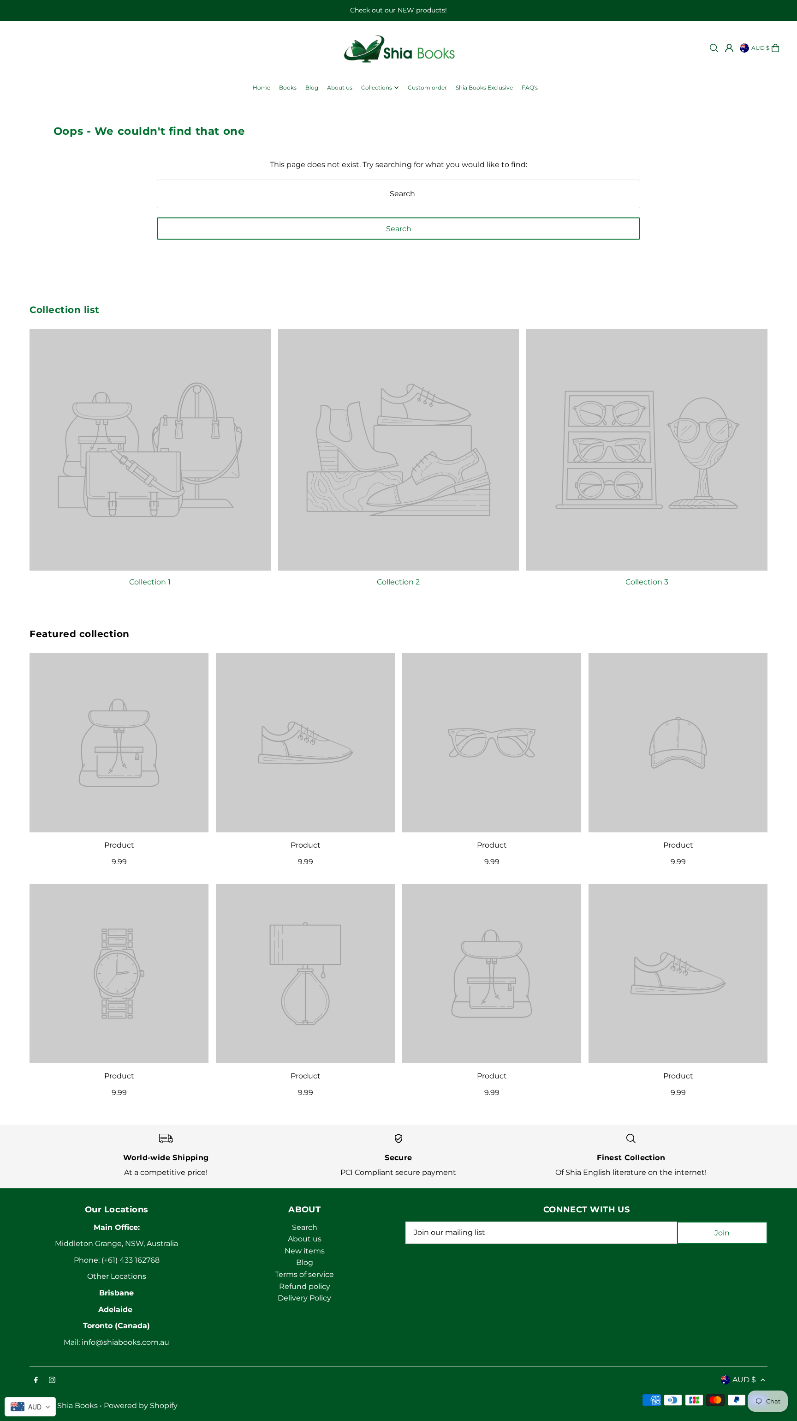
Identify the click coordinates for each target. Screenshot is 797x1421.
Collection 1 (150, 582)
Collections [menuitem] (376, 87)
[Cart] (775, 48)
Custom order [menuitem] (427, 87)
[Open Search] (714, 48)
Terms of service (304, 1274)
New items (305, 1250)
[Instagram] (52, 1381)
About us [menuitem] (339, 87)
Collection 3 (646, 582)
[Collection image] (150, 450)
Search (304, 1227)
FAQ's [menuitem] (530, 87)
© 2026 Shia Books (64, 1405)
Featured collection (80, 633)
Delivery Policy (304, 1298)
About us (304, 1238)
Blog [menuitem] (311, 87)
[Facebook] (36, 1381)
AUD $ (760, 47)
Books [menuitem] (288, 87)
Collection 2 (398, 582)
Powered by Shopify (141, 1405)
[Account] (729, 48)
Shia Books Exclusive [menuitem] (484, 87)
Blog (304, 1262)
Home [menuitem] (261, 87)
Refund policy (304, 1286)
